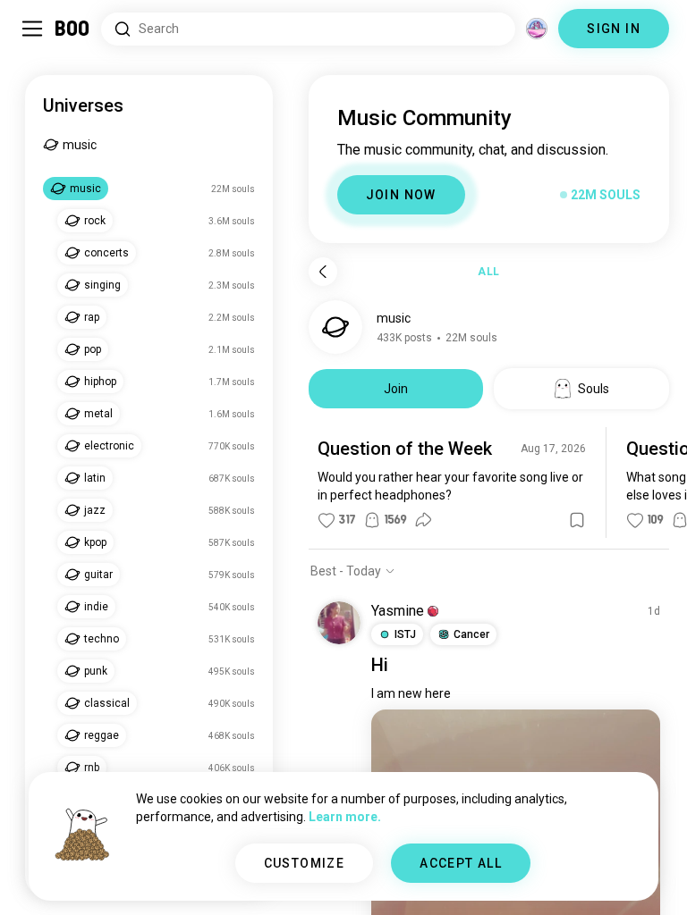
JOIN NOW (401, 195)
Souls (593, 389)
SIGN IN (613, 28)
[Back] (323, 271)
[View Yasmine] (339, 622)
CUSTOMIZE (304, 863)
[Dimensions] (536, 28)
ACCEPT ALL (461, 863)
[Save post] (577, 520)
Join (396, 389)
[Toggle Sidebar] (32, 28)
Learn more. (345, 817)
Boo (72, 28)
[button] (433, 611)
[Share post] (423, 520)
